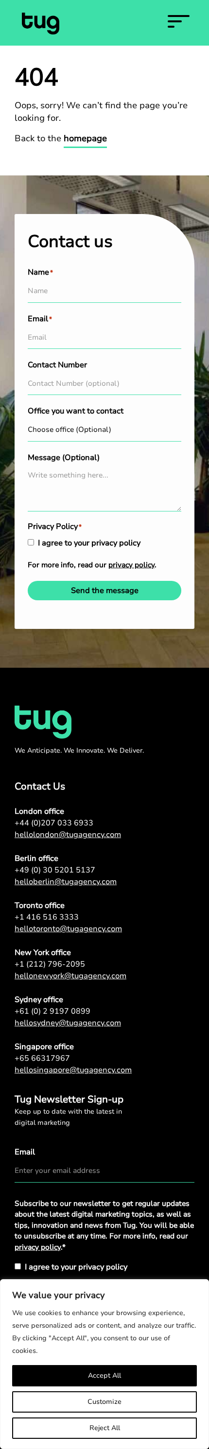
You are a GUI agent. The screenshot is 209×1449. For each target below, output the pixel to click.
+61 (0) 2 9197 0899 (52, 1011)
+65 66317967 (42, 1058)
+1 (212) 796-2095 (50, 964)
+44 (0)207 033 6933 (54, 823)
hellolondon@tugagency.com (68, 834)
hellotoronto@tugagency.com (68, 928)
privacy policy (131, 565)
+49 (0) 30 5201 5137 (55, 870)
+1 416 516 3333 (47, 917)
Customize (104, 1401)
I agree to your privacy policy (89, 543)
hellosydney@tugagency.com (68, 1023)
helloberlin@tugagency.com (66, 881)
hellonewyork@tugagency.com (70, 976)
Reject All (104, 1428)
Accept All (104, 1375)
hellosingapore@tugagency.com (73, 1070)
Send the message (105, 590)
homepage (85, 138)
